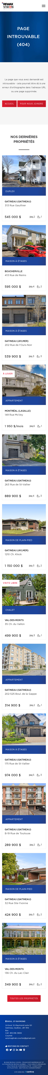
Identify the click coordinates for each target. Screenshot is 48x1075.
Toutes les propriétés (24, 999)
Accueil (9, 104)
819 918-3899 (16, 1033)
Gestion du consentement (30, 1068)
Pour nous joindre (31, 104)
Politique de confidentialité (19, 1066)
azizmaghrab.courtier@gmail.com (20, 1038)
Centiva (29, 1072)
